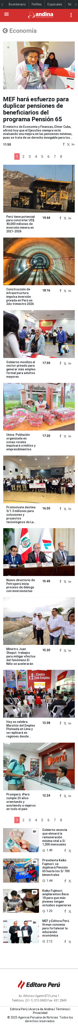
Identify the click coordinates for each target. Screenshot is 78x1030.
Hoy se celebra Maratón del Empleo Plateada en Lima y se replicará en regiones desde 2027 (20, 731)
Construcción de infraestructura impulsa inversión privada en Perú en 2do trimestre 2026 (20, 297)
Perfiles (37, 4)
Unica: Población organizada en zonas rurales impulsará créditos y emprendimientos (21, 442)
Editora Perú (18, 1009)
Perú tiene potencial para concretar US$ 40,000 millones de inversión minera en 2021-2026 (20, 224)
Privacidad (40, 1013)
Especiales (54, 4)
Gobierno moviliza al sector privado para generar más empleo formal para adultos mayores (21, 369)
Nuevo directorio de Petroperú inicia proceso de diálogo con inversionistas (20, 585)
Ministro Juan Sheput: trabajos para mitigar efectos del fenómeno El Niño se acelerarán (21, 656)
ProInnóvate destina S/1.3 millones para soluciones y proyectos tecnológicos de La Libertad (21, 516)
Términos (62, 1009)
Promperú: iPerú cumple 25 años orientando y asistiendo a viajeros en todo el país (21, 802)
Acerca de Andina (41, 1009)
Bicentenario (17, 4)
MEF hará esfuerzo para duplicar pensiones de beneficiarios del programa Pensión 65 (36, 109)
